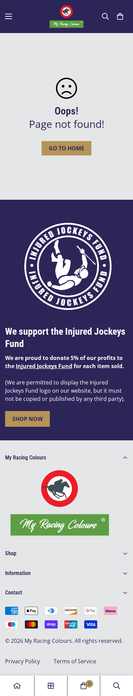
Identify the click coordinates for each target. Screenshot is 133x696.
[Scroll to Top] (121, 660)
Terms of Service (75, 661)
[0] (120, 16)
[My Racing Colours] (66, 16)
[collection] (50, 685)
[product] (17, 686)
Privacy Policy (22, 661)
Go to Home (66, 148)
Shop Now (27, 419)
